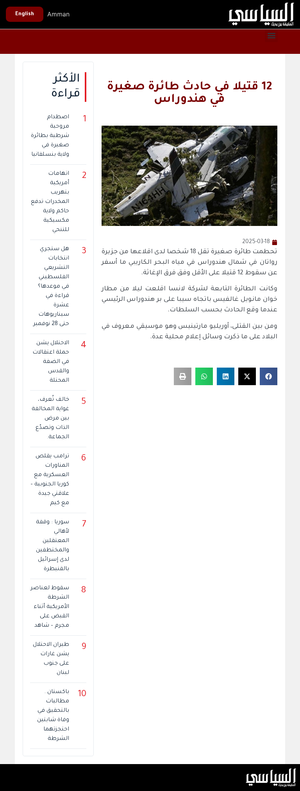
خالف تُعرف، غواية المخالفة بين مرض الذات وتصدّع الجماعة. (50, 419)
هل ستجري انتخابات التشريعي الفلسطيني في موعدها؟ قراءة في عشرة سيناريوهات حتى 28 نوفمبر (51, 286)
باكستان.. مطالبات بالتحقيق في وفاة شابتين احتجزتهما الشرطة (53, 715)
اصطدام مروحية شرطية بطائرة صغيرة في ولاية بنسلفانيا (50, 136)
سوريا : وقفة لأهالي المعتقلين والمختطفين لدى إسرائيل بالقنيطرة (52, 545)
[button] (271, 35)
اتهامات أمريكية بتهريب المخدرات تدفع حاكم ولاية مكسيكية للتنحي (50, 202)
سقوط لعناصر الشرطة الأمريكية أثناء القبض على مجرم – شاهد (49, 607)
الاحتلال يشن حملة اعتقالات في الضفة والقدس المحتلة (50, 362)
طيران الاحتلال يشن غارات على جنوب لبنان (51, 659)
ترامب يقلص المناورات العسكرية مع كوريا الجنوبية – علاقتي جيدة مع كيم (49, 480)
